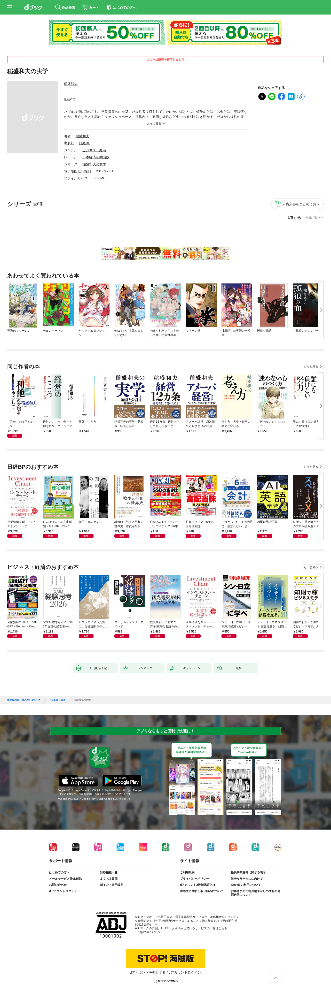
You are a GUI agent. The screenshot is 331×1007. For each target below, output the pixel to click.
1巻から (294, 218)
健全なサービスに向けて (247, 878)
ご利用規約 (187, 872)
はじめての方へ (59, 872)
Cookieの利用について (246, 884)
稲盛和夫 (71, 84)
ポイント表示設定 (111, 884)
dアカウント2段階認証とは (197, 884)
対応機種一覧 (109, 872)
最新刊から (314, 218)
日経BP (84, 143)
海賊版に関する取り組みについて (202, 891)
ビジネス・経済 (94, 150)
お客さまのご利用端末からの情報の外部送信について (255, 893)
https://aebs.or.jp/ (149, 932)
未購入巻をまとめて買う (301, 204)
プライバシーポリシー (194, 878)
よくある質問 (109, 878)
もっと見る (311, 366)
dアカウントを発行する (148, 972)
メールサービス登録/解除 (65, 878)
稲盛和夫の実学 (94, 164)
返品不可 (70, 99)
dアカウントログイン (63, 891)
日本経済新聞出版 (96, 157)
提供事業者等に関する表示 (248, 872)
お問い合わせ (58, 884)
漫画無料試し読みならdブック (23, 700)
